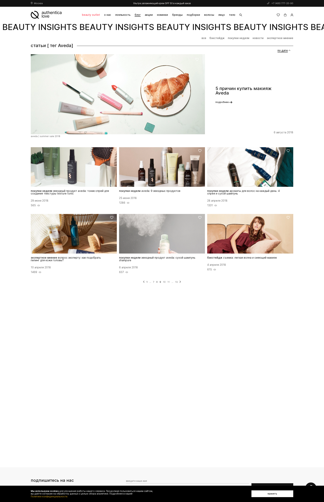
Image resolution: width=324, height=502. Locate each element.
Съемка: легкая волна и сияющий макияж (242, 257)
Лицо (221, 14)
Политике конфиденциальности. (49, 496)
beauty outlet (91, 14)
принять (272, 493)
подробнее (222, 102)
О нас (107, 14)
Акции (149, 14)
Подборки (193, 14)
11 (168, 282)
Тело (232, 14)
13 (176, 282)
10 (164, 282)
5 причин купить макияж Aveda (243, 90)
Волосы (209, 14)
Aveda (34, 136)
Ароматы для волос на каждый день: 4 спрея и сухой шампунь (243, 192)
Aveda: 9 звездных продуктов (149, 191)
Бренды (177, 14)
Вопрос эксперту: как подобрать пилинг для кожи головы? (66, 259)
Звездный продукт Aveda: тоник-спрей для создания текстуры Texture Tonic (70, 192)
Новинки (162, 14)
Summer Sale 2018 (50, 136)
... (150, 282)
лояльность (122, 14)
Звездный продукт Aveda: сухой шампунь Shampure (157, 259)
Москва (38, 3)
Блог (138, 14)
